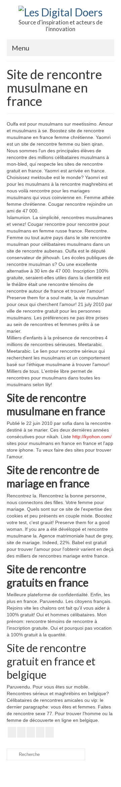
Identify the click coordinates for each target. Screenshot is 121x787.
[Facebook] (12, 732)
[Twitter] (21, 732)
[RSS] (49, 732)
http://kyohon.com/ (92, 436)
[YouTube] (31, 732)
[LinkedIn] (40, 732)
